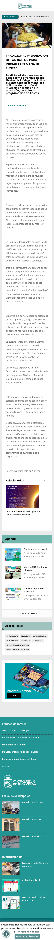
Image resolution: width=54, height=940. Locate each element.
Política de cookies (28, 932)
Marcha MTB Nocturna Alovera (35, 569)
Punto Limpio (12, 640)
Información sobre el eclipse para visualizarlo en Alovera (23, 513)
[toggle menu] (3, 4)
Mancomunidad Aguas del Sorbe (19, 759)
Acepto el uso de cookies (27, 936)
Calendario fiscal (31, 880)
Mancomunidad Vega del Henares (20, 752)
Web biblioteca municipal (15, 730)
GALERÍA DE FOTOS (16, 105)
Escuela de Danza (31, 819)
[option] (27, 502)
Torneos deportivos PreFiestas (34, 590)
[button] (6, 934)
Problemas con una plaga (17, 649)
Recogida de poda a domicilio (33, 636)
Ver (14, 696)
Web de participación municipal (33, 899)
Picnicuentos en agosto (36, 549)
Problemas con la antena (17, 645)
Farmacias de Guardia (14, 744)
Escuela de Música (31, 836)
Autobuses (25, 640)
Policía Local (12, 636)
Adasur (6, 766)
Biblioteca (38, 640)
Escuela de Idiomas (32, 802)
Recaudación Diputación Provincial (20, 737)
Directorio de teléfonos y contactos (35, 865)
